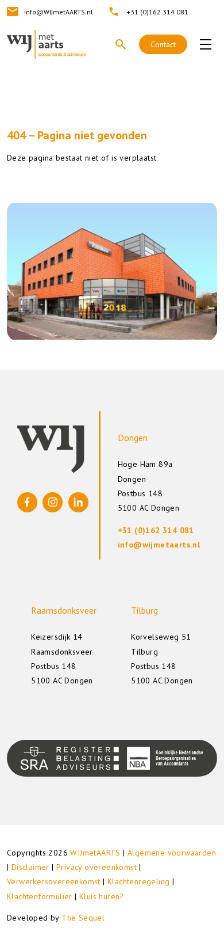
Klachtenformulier (39, 896)
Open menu (205, 44)
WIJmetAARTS (95, 852)
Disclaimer (30, 867)
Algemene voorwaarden (172, 852)
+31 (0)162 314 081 (157, 11)
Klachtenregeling (138, 881)
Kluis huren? (101, 896)
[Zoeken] (120, 44)
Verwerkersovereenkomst (54, 881)
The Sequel (83, 918)
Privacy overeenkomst (96, 867)
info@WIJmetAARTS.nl (58, 11)
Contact (163, 44)
